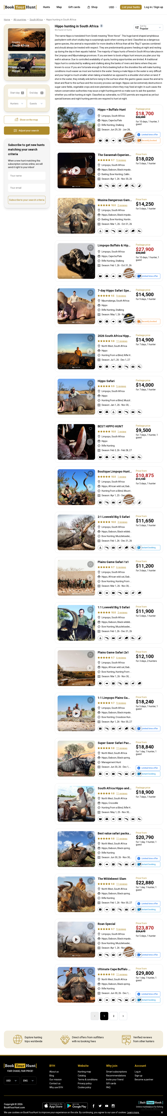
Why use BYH (56, 1087)
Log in (148, 7)
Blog (51, 1075)
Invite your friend (114, 1079)
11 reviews (121, 341)
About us (54, 1071)
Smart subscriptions (116, 1071)
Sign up (158, 7)
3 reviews (122, 522)
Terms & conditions (88, 1079)
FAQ (108, 1087)
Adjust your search (29, 130)
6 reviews (121, 567)
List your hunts (131, 7)
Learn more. (133, 1112)
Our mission (55, 1079)
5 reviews (121, 386)
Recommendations (116, 1075)
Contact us (55, 1083)
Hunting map (84, 1071)
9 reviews (121, 160)
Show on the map (29, 119)
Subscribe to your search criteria (26, 200)
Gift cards (111, 1083)
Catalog (82, 1075)
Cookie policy (84, 1087)
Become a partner (144, 1079)
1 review (122, 431)
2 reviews (122, 205)
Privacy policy (85, 1083)
